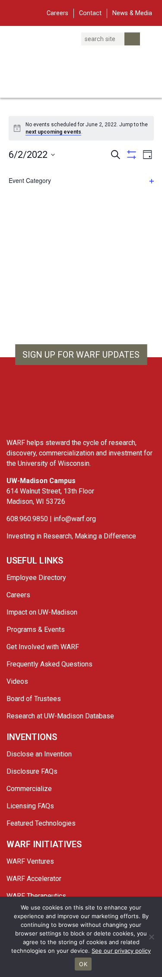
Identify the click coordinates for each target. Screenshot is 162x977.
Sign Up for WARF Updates (81, 354)
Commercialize (29, 789)
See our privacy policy (121, 950)
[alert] (87, 128)
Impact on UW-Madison (41, 612)
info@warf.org (75, 519)
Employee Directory (36, 577)
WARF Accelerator (33, 878)
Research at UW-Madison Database (60, 716)
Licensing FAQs (30, 806)
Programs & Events (35, 629)
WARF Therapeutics (36, 896)
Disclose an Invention (39, 754)
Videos (17, 681)
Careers (57, 13)
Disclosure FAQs (31, 771)
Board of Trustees (33, 699)
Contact (90, 13)
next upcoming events (53, 132)
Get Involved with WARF (42, 647)
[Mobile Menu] (12, 12)
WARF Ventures (30, 861)
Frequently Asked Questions (49, 664)
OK (83, 964)
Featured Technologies (41, 823)
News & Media (132, 13)
